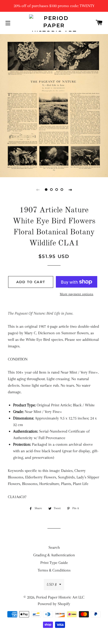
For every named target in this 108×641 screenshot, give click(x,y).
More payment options (76, 294)
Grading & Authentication (54, 555)
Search (54, 547)
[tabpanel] (54, 105)
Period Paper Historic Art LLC (60, 597)
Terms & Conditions (54, 570)
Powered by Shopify (54, 603)
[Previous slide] (38, 189)
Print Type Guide (54, 562)
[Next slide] (70, 189)
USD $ (52, 584)
